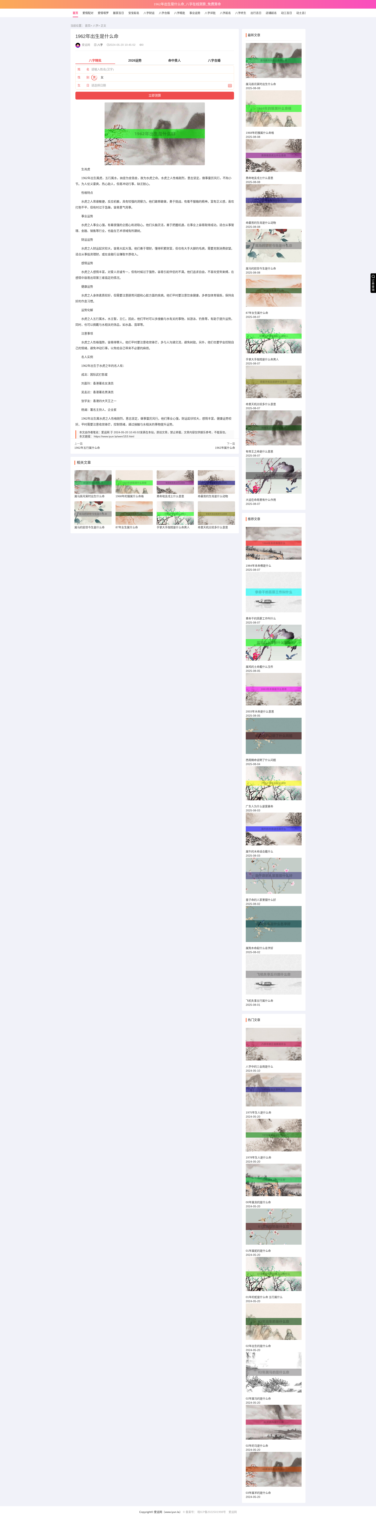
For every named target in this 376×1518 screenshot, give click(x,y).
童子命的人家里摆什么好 (261, 899)
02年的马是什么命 (257, 1445)
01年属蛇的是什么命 (258, 1250)
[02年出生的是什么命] (274, 1323)
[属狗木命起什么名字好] (274, 926)
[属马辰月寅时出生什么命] (274, 62)
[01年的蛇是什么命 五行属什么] (274, 1276)
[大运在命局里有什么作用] (274, 477)
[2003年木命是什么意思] (274, 691)
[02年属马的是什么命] (274, 1374)
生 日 (83, 85)
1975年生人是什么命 (258, 1112)
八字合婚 (164, 12)
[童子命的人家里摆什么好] (274, 877)
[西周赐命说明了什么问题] (274, 737)
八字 (95, 25)
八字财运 (149, 12)
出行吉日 (255, 12)
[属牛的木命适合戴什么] (274, 831)
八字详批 (210, 12)
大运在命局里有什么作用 (261, 499)
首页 (75, 12)
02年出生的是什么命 (258, 1346)
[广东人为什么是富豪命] (274, 785)
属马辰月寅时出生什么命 (261, 84)
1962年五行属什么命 (87, 447)
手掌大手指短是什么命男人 (262, 359)
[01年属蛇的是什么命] (274, 1228)
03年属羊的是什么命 (258, 1492)
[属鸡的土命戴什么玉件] (274, 644)
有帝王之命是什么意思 (259, 451)
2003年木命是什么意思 (260, 711)
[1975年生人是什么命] (274, 1091)
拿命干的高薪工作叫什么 (261, 618)
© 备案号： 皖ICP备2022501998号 (204, 1512)
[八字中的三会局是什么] (274, 1046)
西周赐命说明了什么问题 (261, 760)
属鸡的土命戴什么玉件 (259, 666)
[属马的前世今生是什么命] (274, 247)
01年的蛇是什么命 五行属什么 (264, 1297)
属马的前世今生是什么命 (261, 268)
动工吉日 (286, 12)
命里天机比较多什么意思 (261, 404)
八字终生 (240, 12)
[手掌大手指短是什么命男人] (274, 338)
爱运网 (233, 1512)
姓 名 (83, 69)
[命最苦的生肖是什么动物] (274, 202)
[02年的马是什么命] (274, 1424)
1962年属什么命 (225, 447)
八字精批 (179, 12)
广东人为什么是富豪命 (259, 806)
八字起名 (225, 12)
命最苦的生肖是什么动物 (261, 222)
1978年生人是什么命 (258, 1157)
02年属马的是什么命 (258, 1398)
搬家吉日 (118, 12)
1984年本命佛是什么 (258, 565)
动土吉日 (301, 12)
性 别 (83, 77)
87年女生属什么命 (257, 312)
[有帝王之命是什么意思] (274, 429)
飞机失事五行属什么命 (259, 1000)
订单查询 (373, 285)
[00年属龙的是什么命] (274, 1182)
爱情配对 (87, 12)
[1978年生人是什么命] (274, 1137)
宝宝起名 (133, 12)
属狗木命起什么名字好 (259, 948)
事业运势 (194, 12)
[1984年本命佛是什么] (274, 545)
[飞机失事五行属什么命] (274, 976)
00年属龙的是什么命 (258, 1202)
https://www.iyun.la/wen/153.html (114, 436)
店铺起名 (271, 12)
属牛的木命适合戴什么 (259, 851)
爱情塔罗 (103, 12)
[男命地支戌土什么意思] (274, 157)
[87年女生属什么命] (274, 292)
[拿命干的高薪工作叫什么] (274, 594)
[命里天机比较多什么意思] (274, 384)
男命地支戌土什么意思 (259, 177)
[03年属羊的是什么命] (274, 1471)
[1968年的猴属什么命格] (274, 110)
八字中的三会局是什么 (259, 1066)
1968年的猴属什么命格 (260, 132)
